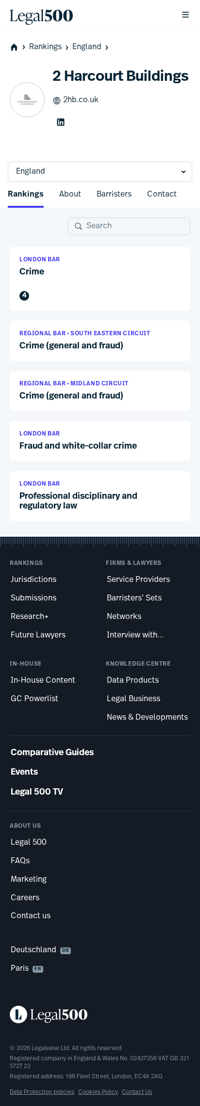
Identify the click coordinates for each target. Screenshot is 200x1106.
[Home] (87, 14)
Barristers (114, 195)
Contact (162, 195)
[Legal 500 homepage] (100, 1014)
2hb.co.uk (81, 100)
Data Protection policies (42, 1092)
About (70, 195)
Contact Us (137, 1092)
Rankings (45, 47)
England (86, 47)
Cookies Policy (98, 1092)
